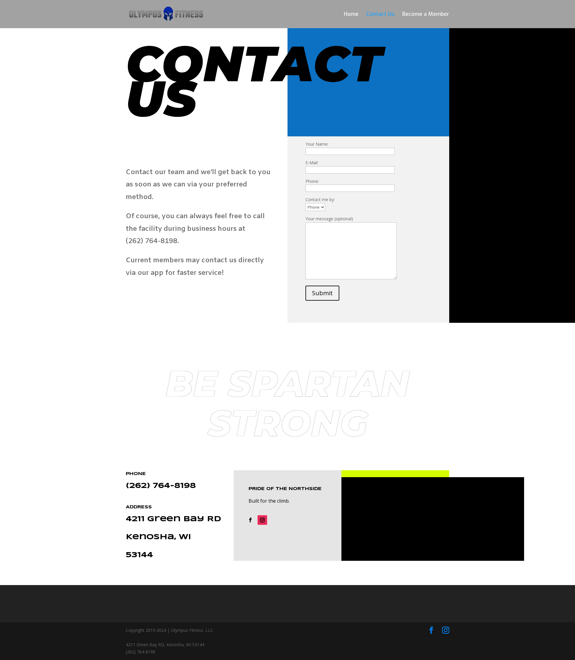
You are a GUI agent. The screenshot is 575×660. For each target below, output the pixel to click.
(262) (139, 486)
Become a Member (425, 15)
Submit (322, 293)
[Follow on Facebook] (250, 520)
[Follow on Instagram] (262, 520)
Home (351, 15)
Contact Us (380, 15)
